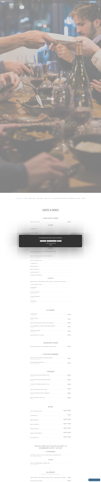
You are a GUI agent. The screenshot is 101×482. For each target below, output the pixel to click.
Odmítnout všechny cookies (51, 240)
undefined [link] (50, 244)
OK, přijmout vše (43, 240)
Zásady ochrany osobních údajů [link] (51, 243)
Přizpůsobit (59, 240)
